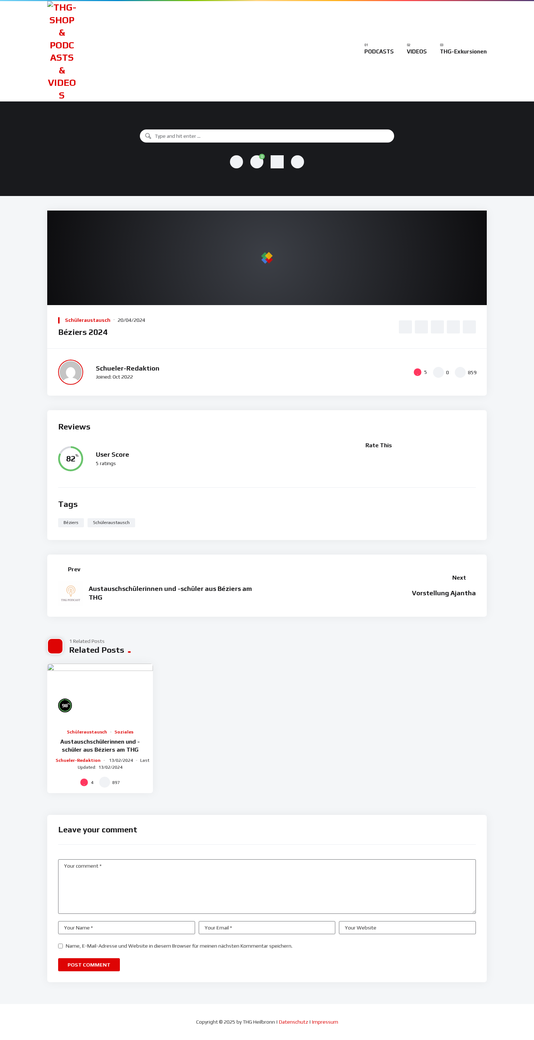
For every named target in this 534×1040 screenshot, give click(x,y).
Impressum (325, 1022)
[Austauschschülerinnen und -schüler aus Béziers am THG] (100, 693)
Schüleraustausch (87, 320)
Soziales (123, 732)
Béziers (71, 522)
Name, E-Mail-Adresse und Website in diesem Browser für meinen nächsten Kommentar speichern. (179, 946)
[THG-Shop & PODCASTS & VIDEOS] (61, 51)
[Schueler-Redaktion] (70, 372)
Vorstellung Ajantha (444, 593)
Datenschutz (293, 1022)
